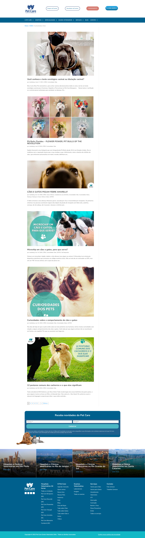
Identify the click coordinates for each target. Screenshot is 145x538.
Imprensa (60, 497)
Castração (93, 503)
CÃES (31, 26)
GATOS (52, 197)
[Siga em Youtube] (31, 493)
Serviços (79, 20)
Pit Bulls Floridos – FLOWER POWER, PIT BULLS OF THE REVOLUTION (54, 142)
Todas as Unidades (47, 491)
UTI (91, 497)
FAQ (58, 500)
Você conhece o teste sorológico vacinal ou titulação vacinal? (55, 79)
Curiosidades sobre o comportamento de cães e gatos (52, 320)
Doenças (29, 197)
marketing (31, 82)
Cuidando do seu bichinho (61, 195)
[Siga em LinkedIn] (34, 493)
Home (26, 26)
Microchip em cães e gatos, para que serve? (47, 249)
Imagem (76, 492)
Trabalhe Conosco (112, 489)
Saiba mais (6, 470)
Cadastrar (72, 426)
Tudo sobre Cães (62, 508)
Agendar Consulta (63, 487)
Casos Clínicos (50, 195)
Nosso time (60, 492)
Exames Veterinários (65, 20)
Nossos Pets (61, 495)
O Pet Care (28, 20)
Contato (93, 20)
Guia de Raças (61, 505)
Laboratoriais (78, 489)
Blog (86, 20)
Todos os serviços (95, 513)
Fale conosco (111, 487)
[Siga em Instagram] (28, 493)
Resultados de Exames (72, 8)
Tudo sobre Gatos (62, 511)
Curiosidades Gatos (84, 195)
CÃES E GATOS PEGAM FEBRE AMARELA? (47, 192)
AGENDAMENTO (92, 8)
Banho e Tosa (94, 505)
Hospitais (38, 20)
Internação (93, 500)
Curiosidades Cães (52, 82)
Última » (45, 403)
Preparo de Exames (52, 8)
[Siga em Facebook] (26, 493)
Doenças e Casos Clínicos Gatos (40, 197)
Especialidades (50, 20)
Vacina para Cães (95, 487)
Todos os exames (79, 494)
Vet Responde (65, 252)
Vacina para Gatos (96, 489)
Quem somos (61, 489)
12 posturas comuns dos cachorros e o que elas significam (54, 385)
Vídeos (59, 519)
